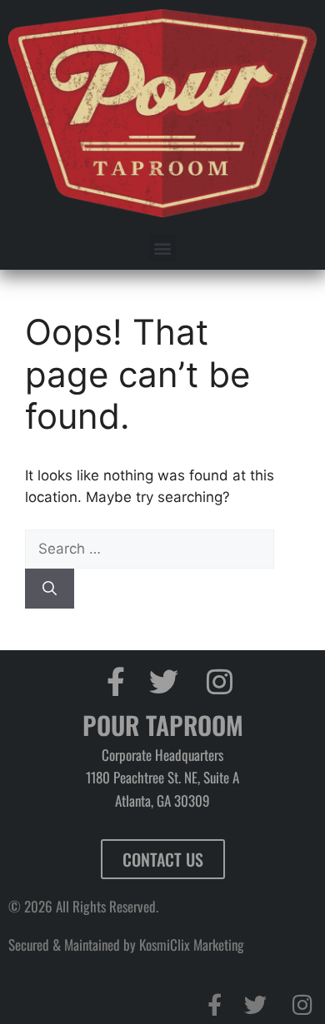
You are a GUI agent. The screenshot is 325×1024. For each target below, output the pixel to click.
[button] (163, 247)
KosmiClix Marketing (191, 944)
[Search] (49, 589)
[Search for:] (149, 548)
